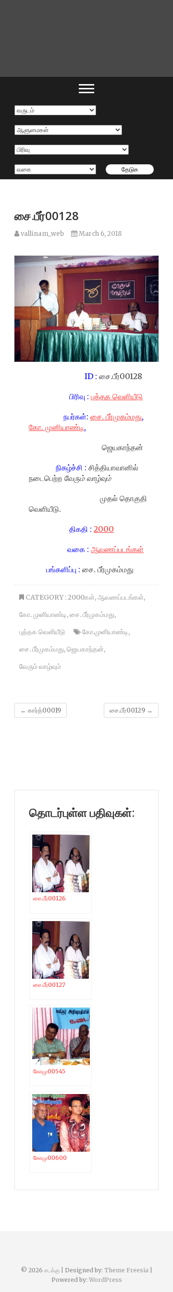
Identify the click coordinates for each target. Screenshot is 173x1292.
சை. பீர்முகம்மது (116, 416)
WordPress (105, 1279)
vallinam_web (41, 234)
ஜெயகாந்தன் (85, 649)
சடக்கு (52, 1270)
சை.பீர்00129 (131, 710)
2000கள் (81, 597)
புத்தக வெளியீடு (117, 396)
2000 (104, 529)
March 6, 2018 (99, 234)
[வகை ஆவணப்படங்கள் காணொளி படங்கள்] (55, 169)
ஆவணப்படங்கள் (117, 549)
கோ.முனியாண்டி (105, 632)
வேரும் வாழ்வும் (40, 666)
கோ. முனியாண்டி (56, 427)
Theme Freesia (126, 1270)
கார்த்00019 (40, 710)
